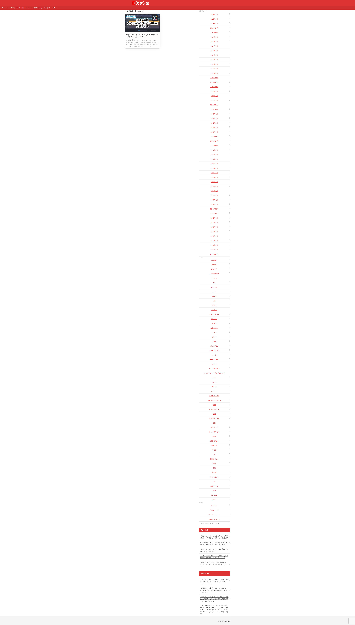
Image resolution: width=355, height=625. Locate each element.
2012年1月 (214, 250)
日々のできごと (214, 432)
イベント (214, 310)
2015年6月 (214, 177)
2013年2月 (214, 200)
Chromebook (214, 274)
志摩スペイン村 (214, 418)
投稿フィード (214, 510)
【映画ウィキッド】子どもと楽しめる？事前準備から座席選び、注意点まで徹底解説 (214, 537)
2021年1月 (214, 73)
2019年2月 (214, 127)
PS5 (214, 292)
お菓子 (214, 323)
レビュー (214, 391)
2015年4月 (214, 182)
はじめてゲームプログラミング (214, 373)
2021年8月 (214, 42)
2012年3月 (214, 241)
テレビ (214, 364)
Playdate (214, 287)
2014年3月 (214, 191)
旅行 (214, 423)
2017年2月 (214, 159)
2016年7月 (214, 164)
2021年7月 (214, 46)
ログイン (214, 506)
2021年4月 (214, 60)
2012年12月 (214, 209)
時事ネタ (214, 445)
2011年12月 (214, 254)
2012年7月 (214, 223)
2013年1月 (214, 204)
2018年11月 (214, 141)
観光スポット (214, 477)
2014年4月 (214, 186)
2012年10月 (214, 213)
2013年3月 (214, 195)
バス (214, 378)
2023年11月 (214, 28)
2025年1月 (214, 24)
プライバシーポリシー (51, 8)
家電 (214, 414)
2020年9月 (214, 91)
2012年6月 (214, 227)
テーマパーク (214, 360)
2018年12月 (214, 137)
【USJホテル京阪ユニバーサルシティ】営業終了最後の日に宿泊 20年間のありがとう (214, 580)
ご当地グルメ (214, 346)
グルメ (214, 337)
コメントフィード (214, 515)
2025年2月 (214, 19)
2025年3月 (214, 14)
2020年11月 (214, 82)
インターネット (214, 314)
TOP (2, 8)
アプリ (214, 305)
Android (214, 265)
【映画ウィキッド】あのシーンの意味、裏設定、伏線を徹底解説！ (214, 550)
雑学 (214, 491)
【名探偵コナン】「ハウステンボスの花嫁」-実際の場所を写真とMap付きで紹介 (213, 589)
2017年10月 (214, 146)
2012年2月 (214, 245)
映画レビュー (214, 441)
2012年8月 (214, 218)
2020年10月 (214, 87)
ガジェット (214, 328)
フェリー (214, 382)
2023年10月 (214, 33)
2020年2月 (214, 100)
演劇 (214, 463)
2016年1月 (214, 173)
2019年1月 (214, 132)
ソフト (214, 355)
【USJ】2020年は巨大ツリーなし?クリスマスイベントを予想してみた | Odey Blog (214, 611)
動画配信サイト (214, 409)
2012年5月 (214, 232)
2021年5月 (214, 55)
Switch (214, 296)
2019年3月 (214, 123)
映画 (214, 436)
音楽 (214, 500)
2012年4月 (214, 236)
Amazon (214, 260)
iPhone (214, 278)
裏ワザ (214, 473)
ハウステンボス (15, 8)
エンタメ (214, 319)
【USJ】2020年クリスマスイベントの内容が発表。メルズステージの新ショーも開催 (214, 607)
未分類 (214, 450)
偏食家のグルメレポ (214, 400)
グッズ (214, 332)
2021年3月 (214, 64)
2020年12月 (214, 78)
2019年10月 (214, 109)
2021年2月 (214, 69)
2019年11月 (214, 105)
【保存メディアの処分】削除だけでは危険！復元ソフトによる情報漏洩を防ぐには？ (213, 564)
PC (214, 283)
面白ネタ (214, 495)
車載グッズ (214, 486)
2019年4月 (214, 118)
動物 (214, 405)
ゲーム (29, 8)
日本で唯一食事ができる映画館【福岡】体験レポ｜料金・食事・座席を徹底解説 (214, 544)
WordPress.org (214, 519)
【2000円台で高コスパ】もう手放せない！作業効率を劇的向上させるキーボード (214, 557)
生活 (214, 468)
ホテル (24, 8)
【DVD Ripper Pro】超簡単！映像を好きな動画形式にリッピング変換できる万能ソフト (214, 599)
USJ (7, 8)
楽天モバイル (214, 459)
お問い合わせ (37, 8)
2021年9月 (214, 37)
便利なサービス (214, 396)
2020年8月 (214, 96)
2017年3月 (214, 155)
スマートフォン (214, 350)
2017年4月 (214, 150)
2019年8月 (214, 114)
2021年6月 (214, 51)
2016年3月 (214, 168)
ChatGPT (214, 269)
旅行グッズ (214, 427)
